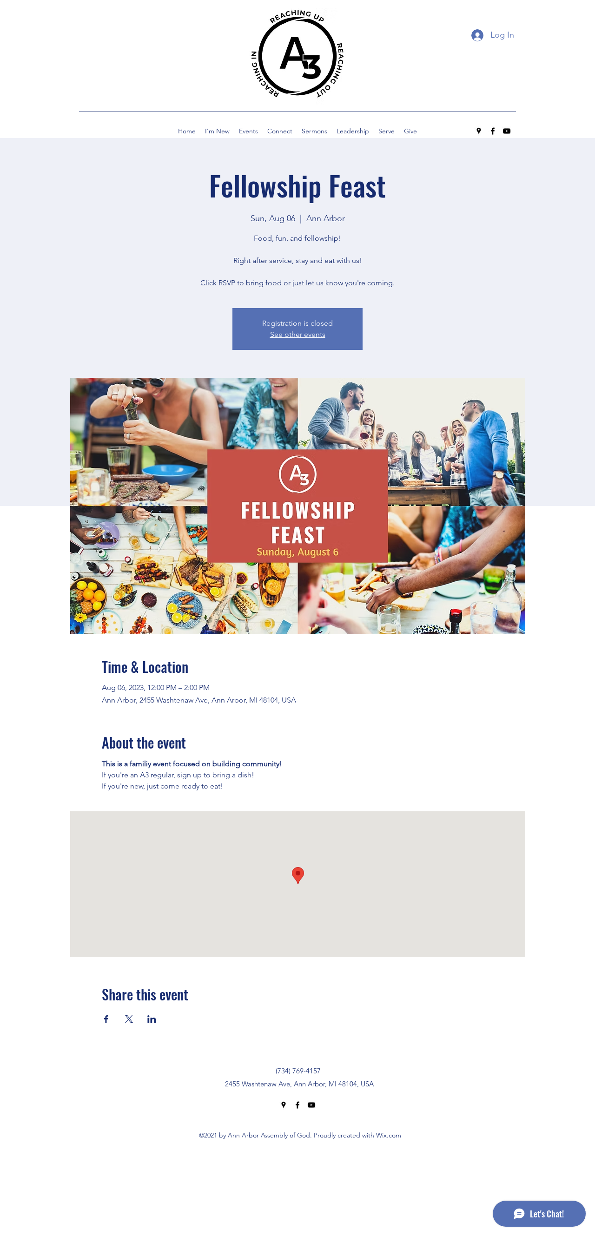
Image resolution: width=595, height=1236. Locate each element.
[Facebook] (492, 131)
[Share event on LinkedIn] (151, 1019)
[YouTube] (506, 131)
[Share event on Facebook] (106, 1019)
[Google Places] (478, 131)
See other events (297, 334)
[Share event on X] (129, 1019)
